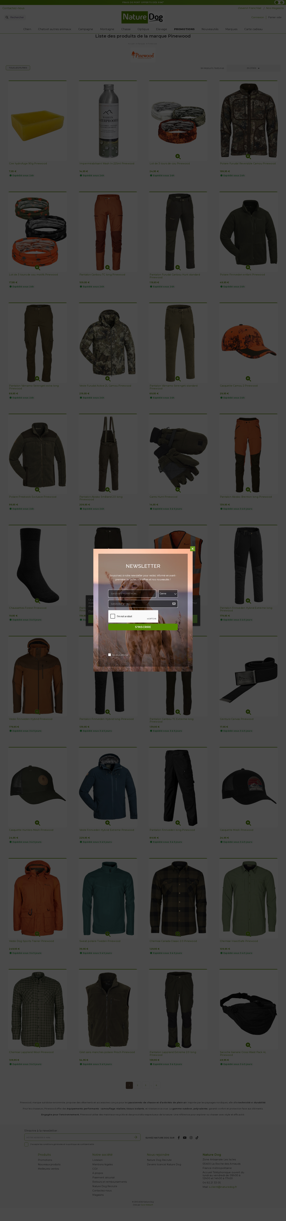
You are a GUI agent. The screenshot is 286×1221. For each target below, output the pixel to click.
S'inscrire (143, 626)
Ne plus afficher (120, 655)
